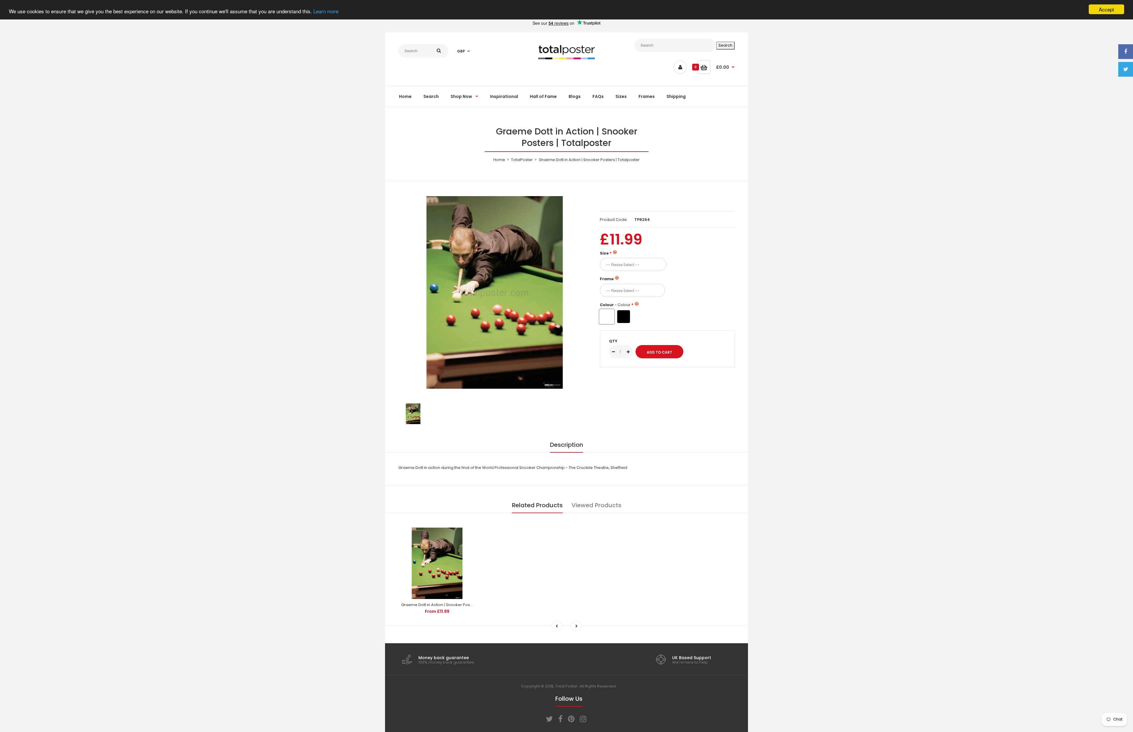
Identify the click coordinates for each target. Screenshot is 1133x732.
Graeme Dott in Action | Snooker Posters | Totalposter (451, 605)
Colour (615, 305)
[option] (494, 292)
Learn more (325, 11)
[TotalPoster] (566, 58)
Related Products (537, 505)
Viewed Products (596, 505)
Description (566, 445)
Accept (1106, 9)
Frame (607, 279)
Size (604, 253)
